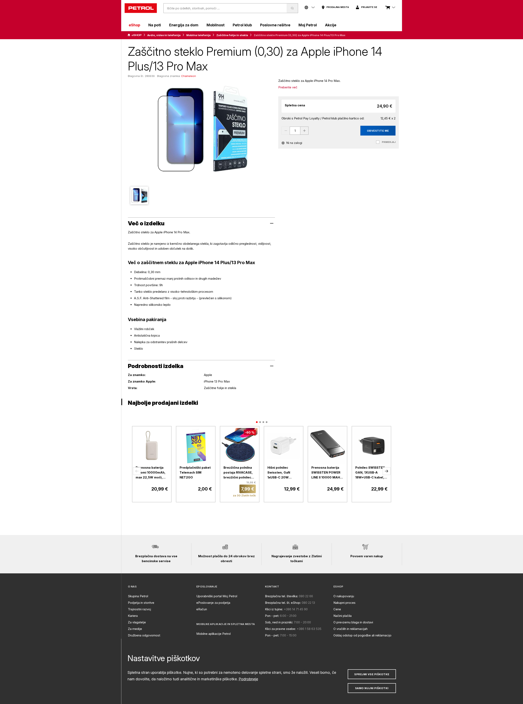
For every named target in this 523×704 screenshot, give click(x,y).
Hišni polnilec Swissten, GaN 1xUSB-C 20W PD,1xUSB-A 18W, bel (283, 473)
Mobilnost (216, 25)
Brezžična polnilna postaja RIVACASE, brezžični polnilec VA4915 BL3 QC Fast (239, 473)
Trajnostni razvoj (139, 609)
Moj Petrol (307, 25)
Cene (337, 609)
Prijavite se (369, 7)
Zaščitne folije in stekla (232, 35)
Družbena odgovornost (144, 635)
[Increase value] (304, 131)
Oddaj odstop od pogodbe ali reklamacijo (362, 635)
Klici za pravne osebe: (280, 629)
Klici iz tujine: (274, 609)
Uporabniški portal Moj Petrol (216, 596)
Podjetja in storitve (141, 603)
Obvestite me (378, 130)
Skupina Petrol (138, 596)
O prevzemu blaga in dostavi (353, 622)
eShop (134, 25)
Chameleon (188, 76)
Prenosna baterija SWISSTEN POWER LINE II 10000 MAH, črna (326, 473)
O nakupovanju (343, 596)
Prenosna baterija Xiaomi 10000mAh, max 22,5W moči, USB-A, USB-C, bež (150, 473)
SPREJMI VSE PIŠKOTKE (371, 674)
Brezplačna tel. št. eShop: (283, 603)
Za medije (135, 629)
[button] (137, 471)
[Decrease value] (286, 131)
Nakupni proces (344, 603)
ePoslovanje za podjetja (213, 603)
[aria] (135, 35)
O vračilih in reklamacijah (350, 629)
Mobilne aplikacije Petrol (213, 634)
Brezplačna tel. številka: (281, 596)
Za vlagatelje (137, 622)
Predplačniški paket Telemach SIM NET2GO (195, 472)
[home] (141, 8)
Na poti (154, 25)
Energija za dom (183, 25)
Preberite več (287, 87)
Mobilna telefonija (198, 35)
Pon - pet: (272, 616)
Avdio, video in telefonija (164, 35)
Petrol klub (242, 25)
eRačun (201, 609)
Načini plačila (342, 616)
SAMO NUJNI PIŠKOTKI (372, 688)
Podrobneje (248, 679)
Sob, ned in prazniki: (279, 622)
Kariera (133, 616)
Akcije (330, 25)
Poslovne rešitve (275, 25)
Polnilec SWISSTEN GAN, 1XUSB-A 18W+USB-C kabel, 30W (370, 473)
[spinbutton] (295, 131)
